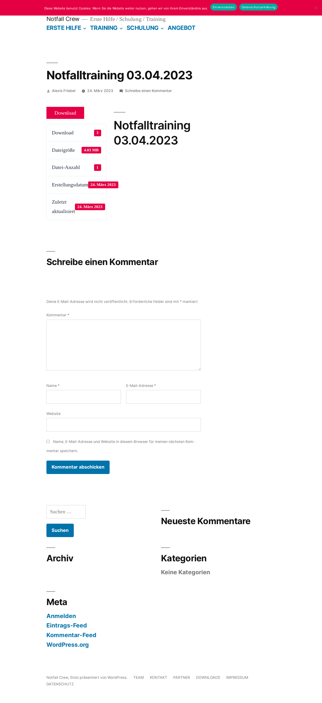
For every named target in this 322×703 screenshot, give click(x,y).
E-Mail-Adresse (141, 385)
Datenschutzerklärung (258, 7)
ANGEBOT (182, 27)
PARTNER (181, 677)
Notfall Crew (62, 18)
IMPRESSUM (237, 677)
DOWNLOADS (208, 677)
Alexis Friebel (63, 90)
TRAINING (104, 27)
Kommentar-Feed (71, 635)
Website (53, 413)
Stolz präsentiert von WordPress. (99, 677)
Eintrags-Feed (66, 625)
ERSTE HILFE (63, 27)
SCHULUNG (143, 27)
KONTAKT (158, 677)
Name (53, 385)
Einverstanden (224, 7)
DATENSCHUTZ (60, 684)
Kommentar (57, 315)
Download (65, 113)
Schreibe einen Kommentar (148, 90)
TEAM (138, 677)
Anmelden (61, 615)
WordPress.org (67, 644)
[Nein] (316, 7)
